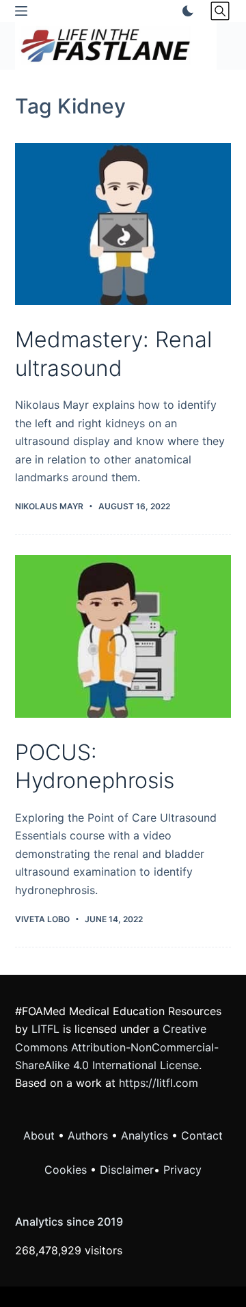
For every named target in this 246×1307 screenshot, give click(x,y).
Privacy (182, 1169)
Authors (88, 1135)
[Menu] (21, 11)
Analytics (144, 1135)
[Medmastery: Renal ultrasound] (123, 224)
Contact (202, 1135)
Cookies (67, 1169)
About (39, 1135)
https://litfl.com (158, 1083)
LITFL (45, 1029)
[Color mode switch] (185, 10)
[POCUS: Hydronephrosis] (123, 636)
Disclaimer (127, 1169)
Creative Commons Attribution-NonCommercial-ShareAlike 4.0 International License (117, 1047)
